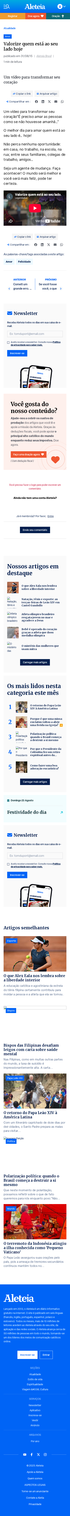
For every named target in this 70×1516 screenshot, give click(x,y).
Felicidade (24, 261)
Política (11, 1141)
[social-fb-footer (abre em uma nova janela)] (31, 1454)
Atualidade (10, 28)
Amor (9, 261)
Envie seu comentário (35, 530)
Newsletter (35, 1405)
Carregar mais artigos (35, 662)
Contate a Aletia (35, 1497)
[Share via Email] (55, 101)
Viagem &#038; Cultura (35, 1389)
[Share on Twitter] (49, 101)
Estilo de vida (35, 1379)
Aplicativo (35, 1410)
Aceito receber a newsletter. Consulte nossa (35, 343)
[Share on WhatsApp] (62, 101)
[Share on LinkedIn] (42, 101)
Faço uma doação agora (26, 454)
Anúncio (35, 1425)
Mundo (11, 1208)
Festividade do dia (26, 812)
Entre (51, 516)
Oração (56, 16)
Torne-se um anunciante (35, 1491)
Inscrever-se (17, 353)
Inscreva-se (35, 1415)
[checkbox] (8, 342)
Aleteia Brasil (44, 56)
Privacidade (35, 1504)
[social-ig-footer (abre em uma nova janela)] (45, 1454)
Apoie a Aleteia (35, 1472)
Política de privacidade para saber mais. (35, 343)
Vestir (35, 1420)
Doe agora (33, 16)
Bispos (11, 1010)
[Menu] (12, 6)
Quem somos (35, 1478)
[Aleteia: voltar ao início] (35, 6)
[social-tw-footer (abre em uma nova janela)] (38, 1454)
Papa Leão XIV (15, 1078)
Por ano (35, 1441)
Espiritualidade (35, 1384)
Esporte (11, 940)
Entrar (46, 1354)
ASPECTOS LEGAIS (35, 1484)
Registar (12, 16)
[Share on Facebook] (36, 101)
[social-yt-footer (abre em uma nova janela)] (24, 1454)
